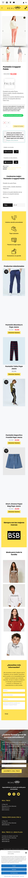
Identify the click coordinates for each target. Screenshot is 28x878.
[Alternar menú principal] (2, 8)
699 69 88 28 (5, 825)
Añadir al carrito (18, 126)
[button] (26, 852)
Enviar (6, 714)
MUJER (14, 571)
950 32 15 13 (5, 808)
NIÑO (14, 644)
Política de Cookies (7, 876)
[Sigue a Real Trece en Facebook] (9, 795)
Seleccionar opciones (14, 332)
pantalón (11, 169)
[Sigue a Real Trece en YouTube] (18, 795)
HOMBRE (14, 595)
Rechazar (14, 869)
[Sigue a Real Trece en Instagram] (14, 795)
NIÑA (14, 620)
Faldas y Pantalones (11, 167)
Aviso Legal (22, 876)
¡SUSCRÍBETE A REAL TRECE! (12, 771)
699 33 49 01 (5, 810)
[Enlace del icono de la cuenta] (23, 2)
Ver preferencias (14, 873)
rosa (15, 169)
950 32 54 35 (5, 839)
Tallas (4, 120)
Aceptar (14, 866)
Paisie (8, 169)
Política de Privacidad (15, 876)
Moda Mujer (18, 167)
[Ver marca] (9, 84)
